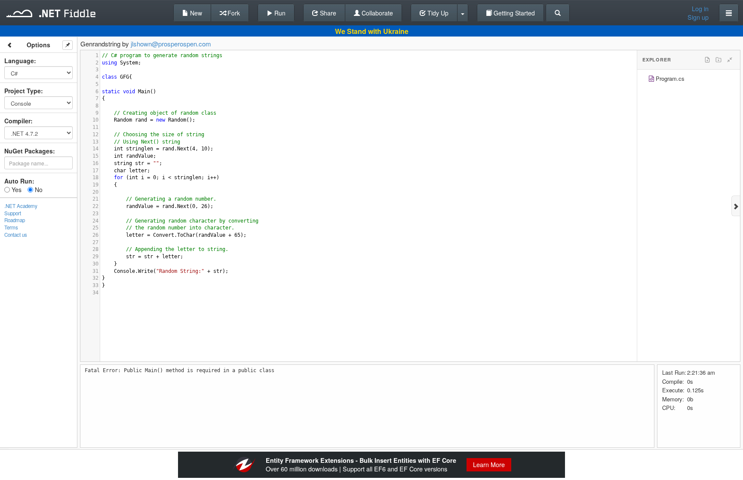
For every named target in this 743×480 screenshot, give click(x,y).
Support (12, 213)
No (38, 189)
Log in (700, 8)
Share (327, 13)
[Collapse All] (730, 60)
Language (19, 60)
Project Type (22, 90)
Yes (15, 189)
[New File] (707, 60)
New (195, 13)
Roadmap (14, 220)
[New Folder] (718, 60)
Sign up (698, 17)
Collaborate (376, 13)
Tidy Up (437, 13)
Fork (233, 13)
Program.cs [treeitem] (670, 78)
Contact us (15, 234)
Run (279, 13)
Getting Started (513, 13)
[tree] (688, 79)
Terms (11, 227)
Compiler (17, 120)
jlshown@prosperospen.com (171, 43)
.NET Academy (20, 205)
